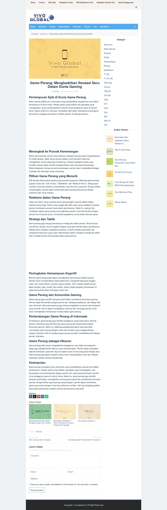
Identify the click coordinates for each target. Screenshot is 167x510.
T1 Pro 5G (108, 78)
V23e (106, 99)
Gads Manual (109, 48)
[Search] (135, 26)
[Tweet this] (34, 396)
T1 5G (106, 74)
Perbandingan (109, 61)
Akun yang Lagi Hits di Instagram (40, 438)
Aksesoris (108, 44)
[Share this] (30, 396)
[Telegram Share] (42, 396)
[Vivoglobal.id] (42, 17)
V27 (105, 103)
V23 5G (107, 95)
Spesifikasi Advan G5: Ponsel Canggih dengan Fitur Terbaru (40, 422)
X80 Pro (107, 120)
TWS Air (107, 91)
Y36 (105, 124)
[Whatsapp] (46, 396)
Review (107, 65)
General (107, 53)
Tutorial (107, 86)
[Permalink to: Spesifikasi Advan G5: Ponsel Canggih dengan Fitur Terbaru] (40, 411)
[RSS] (136, 7)
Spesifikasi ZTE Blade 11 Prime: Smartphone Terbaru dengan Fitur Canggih (64, 423)
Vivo (106, 112)
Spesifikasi (108, 70)
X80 (105, 116)
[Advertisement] (65, 133)
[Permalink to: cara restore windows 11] (89, 411)
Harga (106, 57)
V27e (106, 108)
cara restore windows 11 (87, 421)
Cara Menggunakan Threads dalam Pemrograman (84, 438)
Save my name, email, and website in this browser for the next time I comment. (64, 484)
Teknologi (39, 431)
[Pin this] (38, 396)
